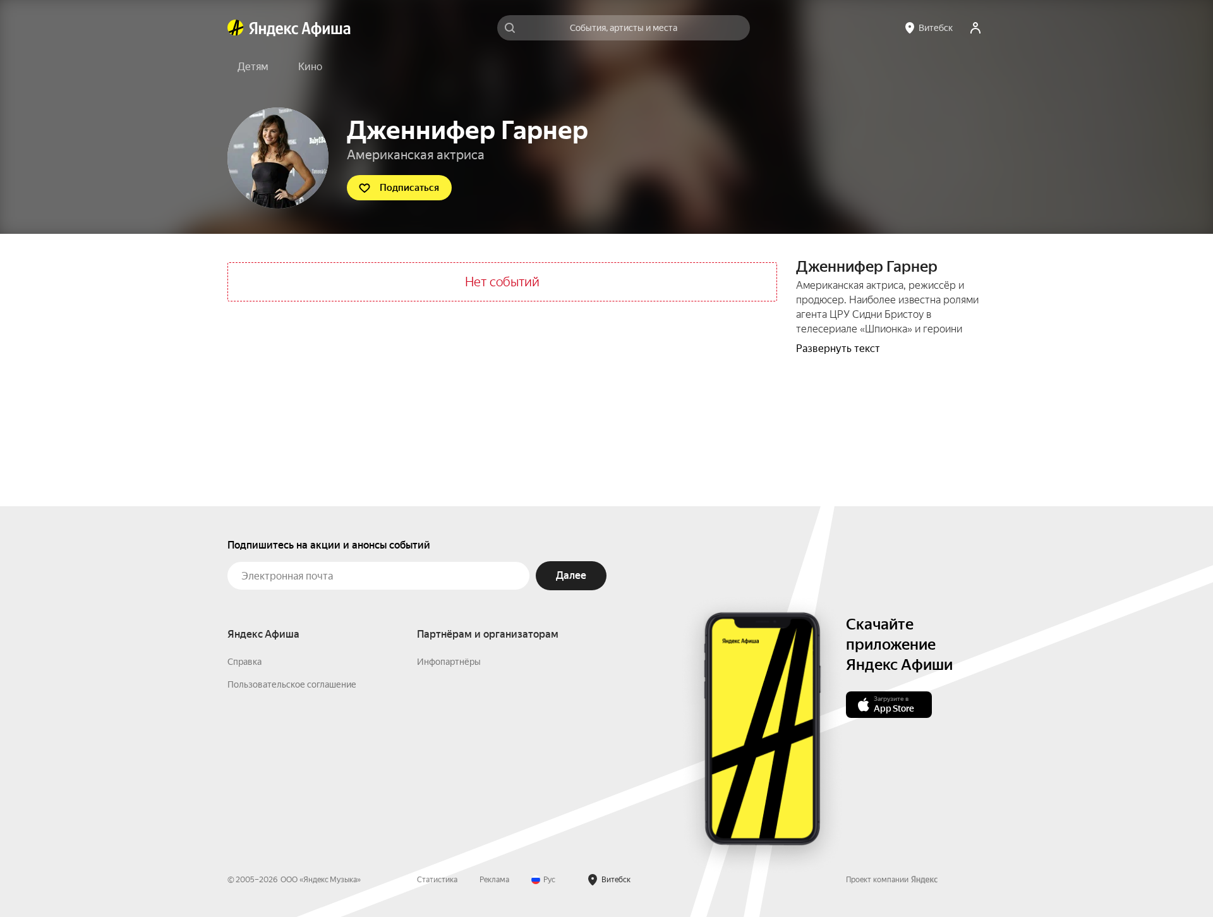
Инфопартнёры (449, 662)
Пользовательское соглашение (291, 684)
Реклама (494, 879)
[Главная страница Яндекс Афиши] (235, 28)
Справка (244, 662)
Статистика (437, 879)
